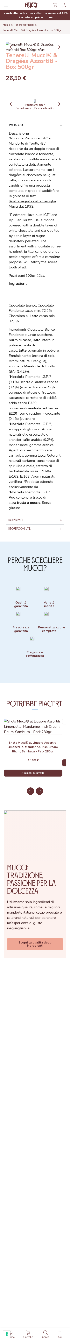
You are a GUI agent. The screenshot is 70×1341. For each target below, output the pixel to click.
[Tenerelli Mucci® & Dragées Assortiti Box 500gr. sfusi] (35, 47)
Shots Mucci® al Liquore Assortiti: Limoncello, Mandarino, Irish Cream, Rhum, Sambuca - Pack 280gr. (33, 747)
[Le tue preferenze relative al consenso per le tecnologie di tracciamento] (6, 1334)
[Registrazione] (63, 5)
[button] (11, 104)
